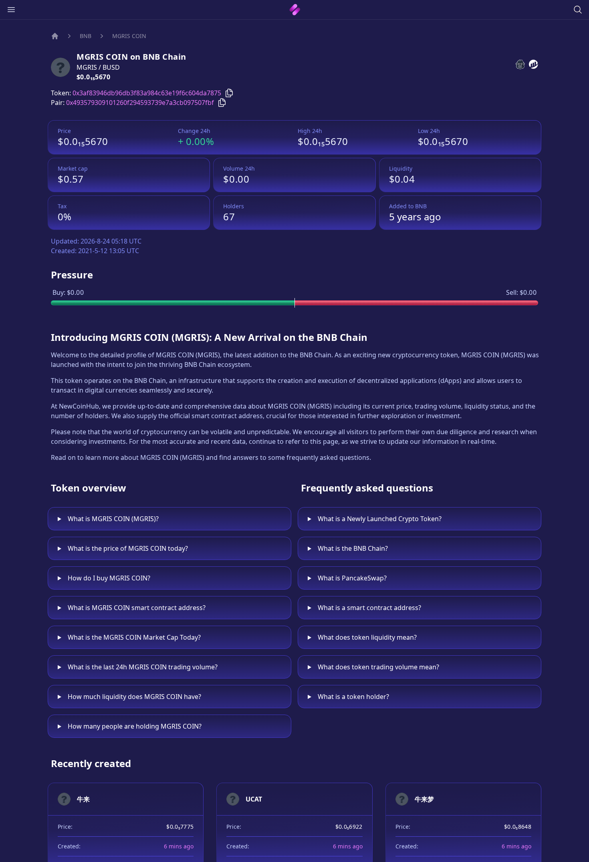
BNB (85, 36)
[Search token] (578, 9)
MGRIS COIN (129, 36)
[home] (294, 9)
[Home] (55, 36)
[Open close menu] (11, 9)
